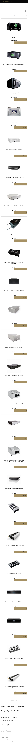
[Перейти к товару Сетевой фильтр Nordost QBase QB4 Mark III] (14, 542)
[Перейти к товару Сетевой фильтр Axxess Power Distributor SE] (14, 485)
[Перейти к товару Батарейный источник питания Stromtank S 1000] (14, 61)
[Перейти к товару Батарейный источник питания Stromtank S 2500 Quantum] (14, 33)
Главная (2, 6)
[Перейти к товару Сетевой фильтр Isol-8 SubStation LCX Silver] (14, 202)
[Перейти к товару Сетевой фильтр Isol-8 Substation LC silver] (14, 344)
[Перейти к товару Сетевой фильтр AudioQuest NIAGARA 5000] (14, 174)
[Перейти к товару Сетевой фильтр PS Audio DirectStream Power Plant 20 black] (14, 89)
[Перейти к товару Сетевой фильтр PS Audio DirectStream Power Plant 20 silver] (14, 117)
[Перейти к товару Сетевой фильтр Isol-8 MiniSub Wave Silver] (14, 428)
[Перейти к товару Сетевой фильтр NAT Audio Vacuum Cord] (14, 231)
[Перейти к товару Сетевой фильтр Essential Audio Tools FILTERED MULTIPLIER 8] (14, 259)
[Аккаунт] (26, 1)
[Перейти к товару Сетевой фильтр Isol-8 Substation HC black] (14, 287)
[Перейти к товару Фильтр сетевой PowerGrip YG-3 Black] (14, 626)
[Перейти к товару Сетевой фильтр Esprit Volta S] (14, 570)
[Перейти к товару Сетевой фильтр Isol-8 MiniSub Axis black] (14, 372)
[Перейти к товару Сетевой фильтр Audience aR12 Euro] (14, 146)
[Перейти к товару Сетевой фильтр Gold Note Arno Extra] (14, 655)
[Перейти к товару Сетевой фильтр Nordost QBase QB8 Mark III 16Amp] (14, 683)
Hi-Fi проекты (13, 6)
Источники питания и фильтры (7, 7)
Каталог (7, 6)
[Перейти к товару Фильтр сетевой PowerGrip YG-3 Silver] (14, 598)
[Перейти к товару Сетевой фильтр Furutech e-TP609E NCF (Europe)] (14, 513)
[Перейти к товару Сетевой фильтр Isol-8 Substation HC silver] (14, 315)
